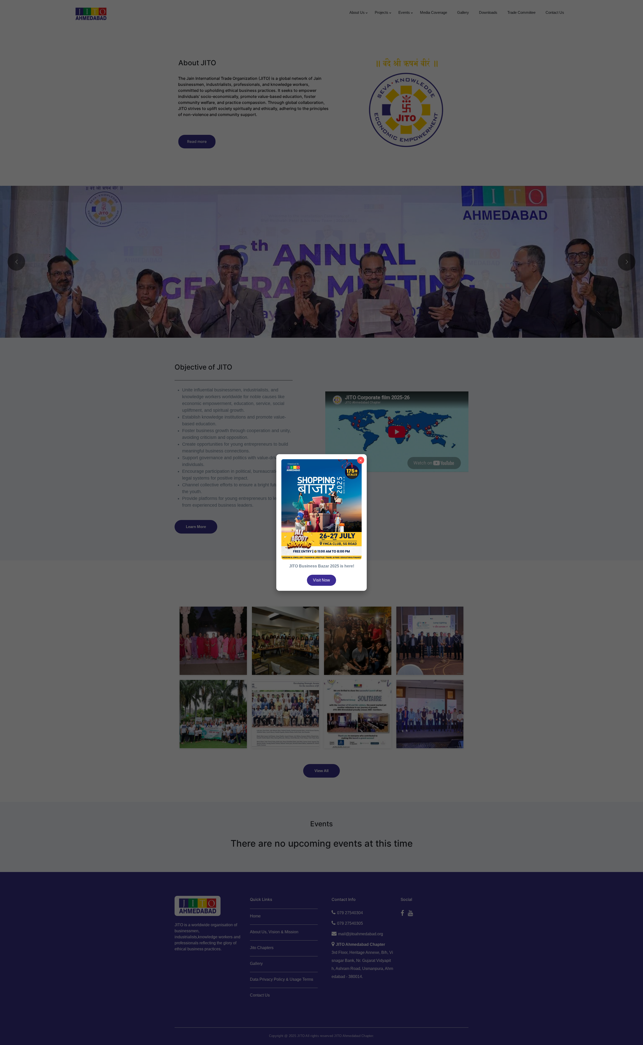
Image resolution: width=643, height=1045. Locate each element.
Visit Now (321, 580)
